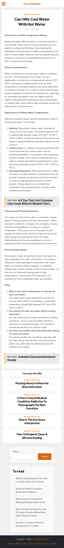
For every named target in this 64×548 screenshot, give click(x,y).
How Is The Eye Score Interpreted (32, 421)
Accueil (11, 543)
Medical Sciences (32, 14)
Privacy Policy (41, 543)
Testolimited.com (40, 539)
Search (16, 451)
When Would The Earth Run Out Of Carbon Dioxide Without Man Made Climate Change (31, 512)
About (18, 543)
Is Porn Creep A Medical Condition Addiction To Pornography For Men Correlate (32, 403)
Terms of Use (28, 543)
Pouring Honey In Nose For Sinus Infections (32, 385)
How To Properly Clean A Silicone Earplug (32, 436)
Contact (52, 543)
